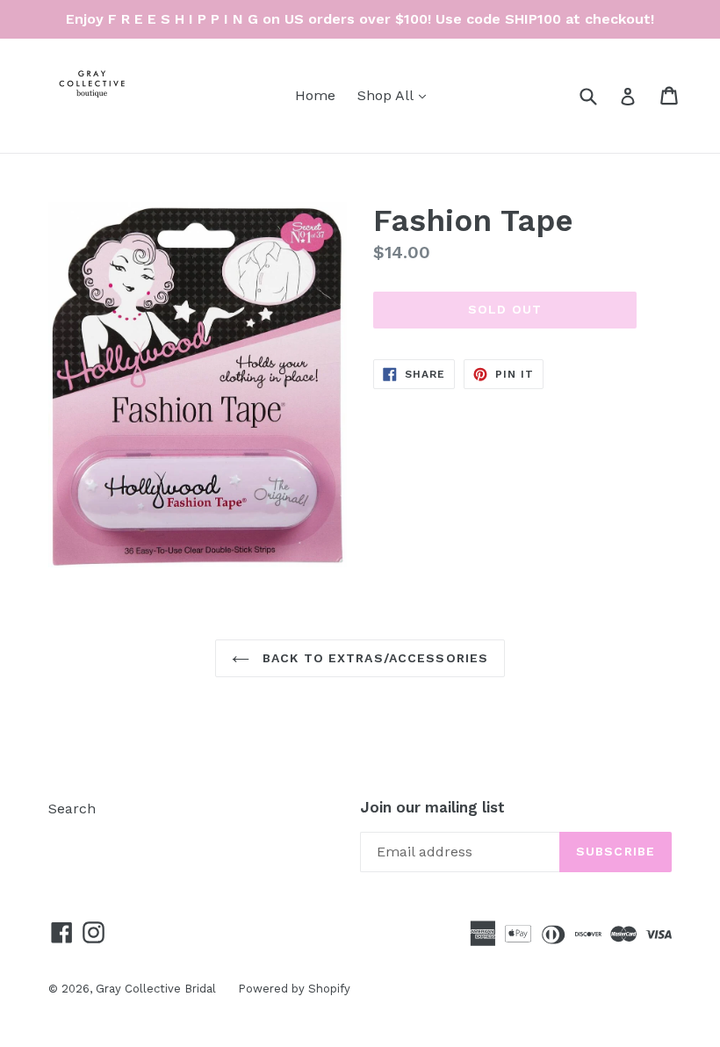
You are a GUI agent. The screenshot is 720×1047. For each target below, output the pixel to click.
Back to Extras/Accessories (373, 658)
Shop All (396, 95)
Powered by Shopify (294, 988)
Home (315, 95)
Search (72, 808)
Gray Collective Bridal (156, 988)
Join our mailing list (432, 807)
